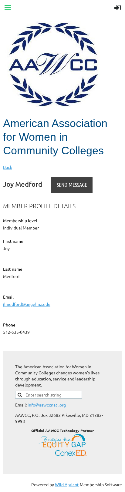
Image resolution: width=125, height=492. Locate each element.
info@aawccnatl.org (47, 404)
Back (7, 167)
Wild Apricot (67, 484)
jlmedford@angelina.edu (26, 304)
